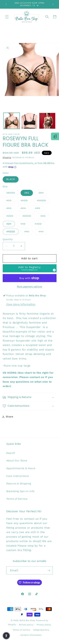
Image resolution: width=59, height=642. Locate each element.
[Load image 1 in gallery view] (11, 121)
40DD (26, 200)
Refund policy (26, 625)
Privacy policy (44, 625)
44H (43, 231)
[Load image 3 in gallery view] (47, 121)
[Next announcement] (53, 4)
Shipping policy (41, 630)
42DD (11, 215)
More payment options (29, 286)
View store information (21, 304)
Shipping (7, 157)
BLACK (10, 179)
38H (43, 192)
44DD (40, 223)
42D (39, 208)
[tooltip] (54, 270)
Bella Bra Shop (27, 620)
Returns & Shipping (18, 483)
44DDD (10, 231)
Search (10, 453)
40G (10, 208)
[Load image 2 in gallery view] (29, 121)
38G (26, 192)
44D (24, 223)
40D (10, 200)
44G (28, 231)
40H (25, 208)
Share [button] (9, 416)
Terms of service (21, 630)
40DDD (43, 200)
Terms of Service (17, 498)
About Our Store (16, 460)
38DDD (12, 192)
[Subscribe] (49, 570)
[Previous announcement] (6, 4)
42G (44, 215)
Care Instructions (17, 476)
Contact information (31, 635)
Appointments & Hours (20, 468)
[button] (7, 16)
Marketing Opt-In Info (20, 491)
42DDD (28, 215)
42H (8, 223)
